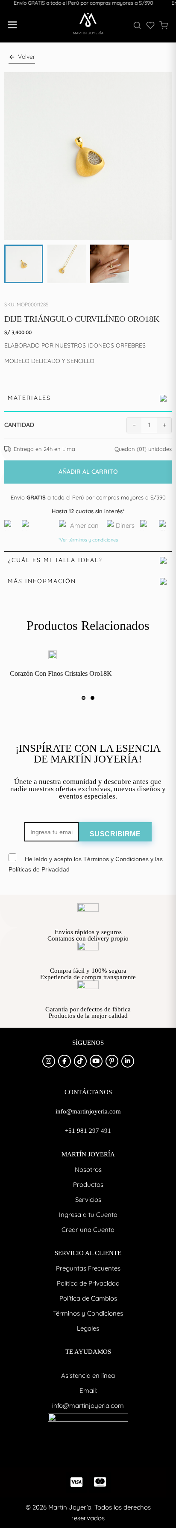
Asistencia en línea (88, 1375)
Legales (88, 1328)
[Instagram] (48, 1061)
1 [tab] (83, 698)
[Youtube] (96, 1061)
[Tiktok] (80, 1061)
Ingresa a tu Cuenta (88, 1214)
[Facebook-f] (64, 1061)
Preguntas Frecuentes (88, 1268)
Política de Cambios (88, 1298)
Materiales (29, 398)
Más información (42, 581)
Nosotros (88, 1169)
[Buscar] (137, 25)
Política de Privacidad (88, 1283)
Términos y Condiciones (88, 1313)
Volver (26, 57)
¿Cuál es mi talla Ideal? (55, 560)
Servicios (88, 1199)
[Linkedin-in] (127, 1061)
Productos (88, 1184)
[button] (12, 25)
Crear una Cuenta (88, 1229)
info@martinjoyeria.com (88, 1405)
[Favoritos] (150, 25)
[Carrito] (164, 25)
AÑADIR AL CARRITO (88, 471)
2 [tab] (92, 698)
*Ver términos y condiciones (88, 540)
